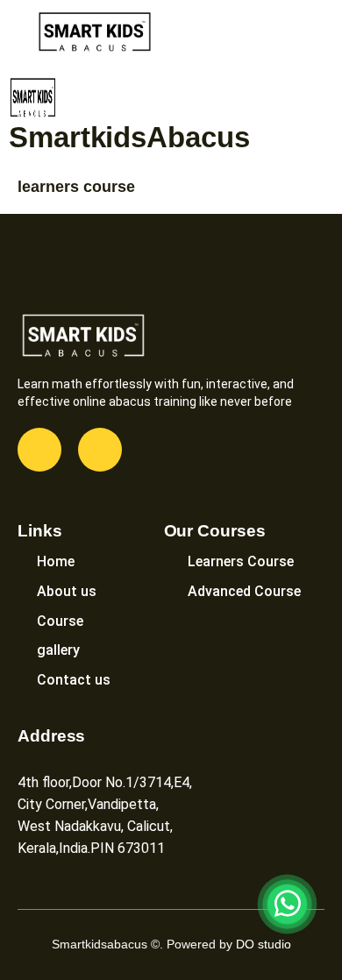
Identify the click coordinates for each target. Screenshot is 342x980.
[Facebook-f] (39, 450)
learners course (76, 186)
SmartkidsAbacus (129, 137)
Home (56, 562)
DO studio (263, 944)
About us (66, 592)
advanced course (82, 239)
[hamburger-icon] (313, 33)
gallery (58, 650)
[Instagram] (100, 450)
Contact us (73, 680)
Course (60, 621)
